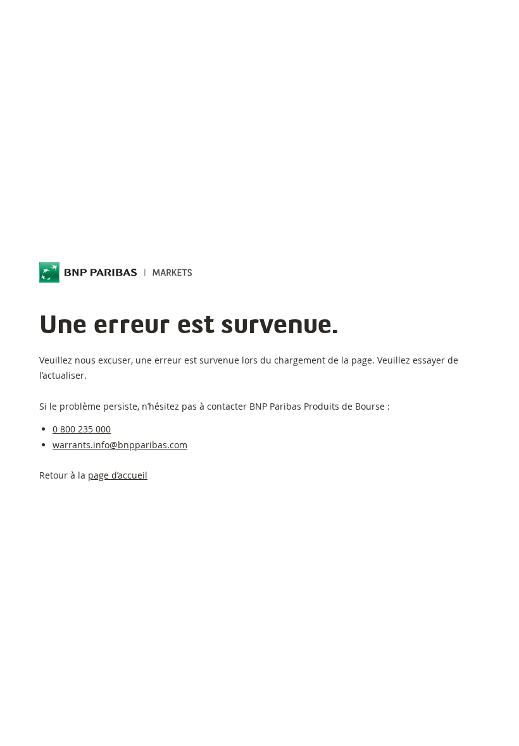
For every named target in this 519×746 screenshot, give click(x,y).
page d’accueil (117, 475)
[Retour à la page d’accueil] (115, 272)
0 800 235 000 (82, 429)
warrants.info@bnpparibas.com (120, 445)
